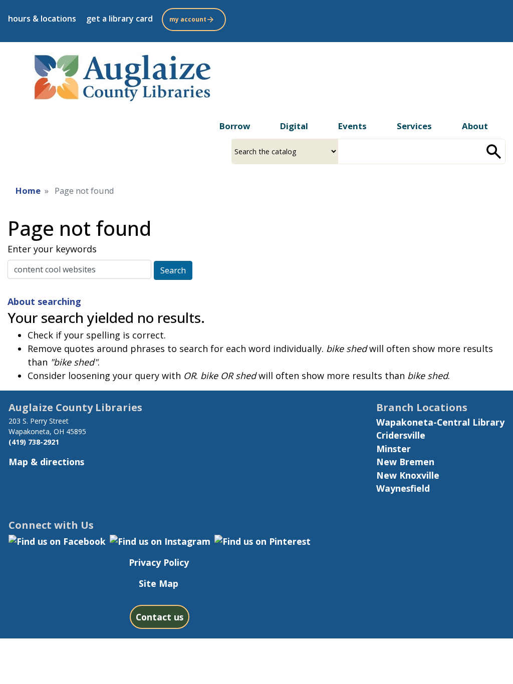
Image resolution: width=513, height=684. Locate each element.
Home (28, 190)
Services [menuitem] (414, 126)
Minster (393, 449)
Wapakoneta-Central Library (440, 422)
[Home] (121, 75)
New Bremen (405, 462)
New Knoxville (407, 475)
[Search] (494, 151)
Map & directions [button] (46, 462)
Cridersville (400, 435)
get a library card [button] (119, 18)
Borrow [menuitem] (234, 126)
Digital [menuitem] (294, 126)
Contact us (159, 617)
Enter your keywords (52, 249)
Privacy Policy (159, 562)
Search (173, 270)
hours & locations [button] (42, 18)
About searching (44, 301)
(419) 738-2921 (34, 442)
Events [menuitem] (352, 126)
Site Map (158, 583)
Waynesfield (403, 488)
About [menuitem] (475, 126)
